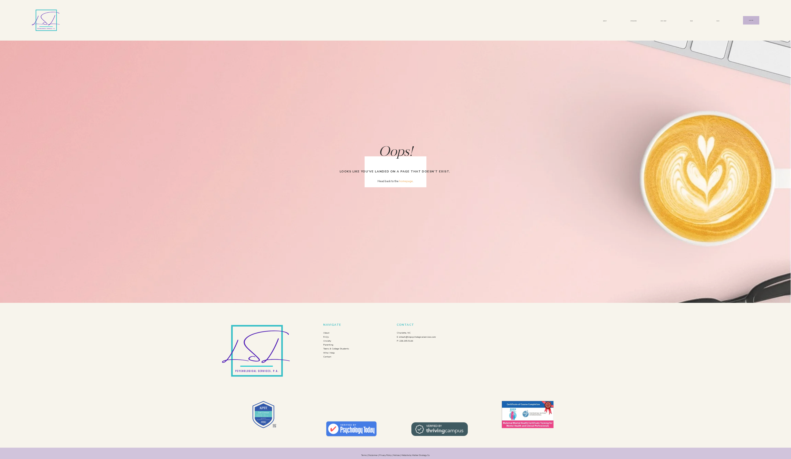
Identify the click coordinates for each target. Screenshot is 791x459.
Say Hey (751, 20)
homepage (406, 181)
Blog (718, 20)
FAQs (691, 20)
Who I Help (664, 20)
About (605, 20)
